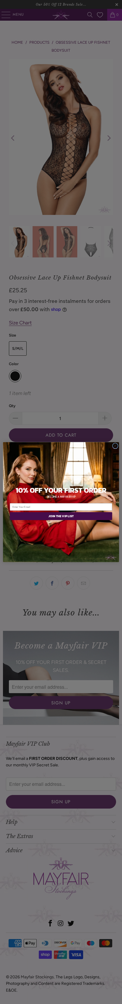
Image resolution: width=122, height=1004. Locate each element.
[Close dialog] (115, 445)
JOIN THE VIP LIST (61, 516)
